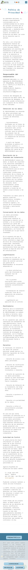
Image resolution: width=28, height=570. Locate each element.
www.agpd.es (9, 478)
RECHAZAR (8, 567)
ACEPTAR (19, 567)
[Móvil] (19, 2)
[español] (16, 2)
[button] (26, 2)
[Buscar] (15, 2)
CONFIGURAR (13, 563)
